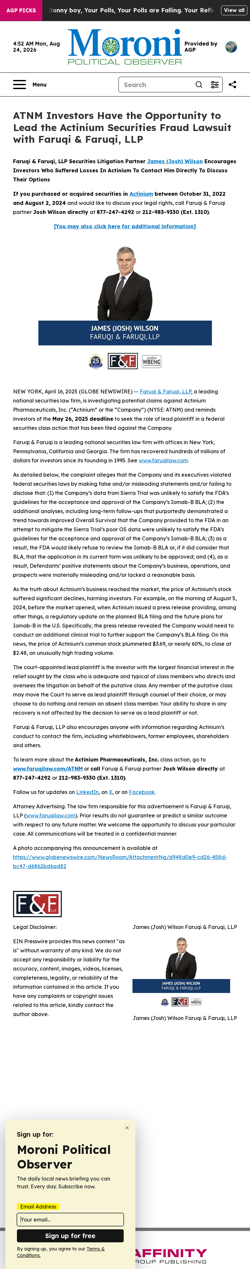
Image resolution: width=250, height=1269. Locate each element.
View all (234, 10)
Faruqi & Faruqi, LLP (165, 391)
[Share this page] (232, 84)
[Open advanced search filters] (214, 84)
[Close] (127, 1128)
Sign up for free (70, 1236)
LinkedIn (87, 792)
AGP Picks (21, 10)
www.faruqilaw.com (163, 460)
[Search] (199, 84)
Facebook (142, 792)
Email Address (38, 1206)
